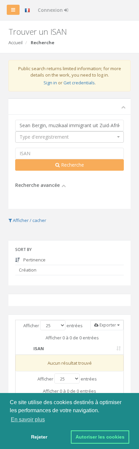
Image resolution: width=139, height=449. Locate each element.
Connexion (51, 10)
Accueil (15, 42)
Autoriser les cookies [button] (100, 437)
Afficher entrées (53, 325)
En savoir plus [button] (28, 419)
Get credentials (79, 83)
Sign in (50, 83)
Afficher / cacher (29, 220)
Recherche (72, 165)
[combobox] (69, 137)
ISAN (38, 348)
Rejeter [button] (39, 437)
